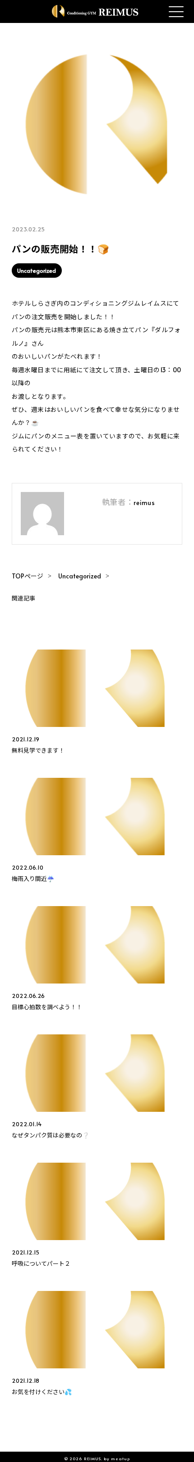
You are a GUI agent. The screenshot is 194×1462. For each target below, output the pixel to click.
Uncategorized (36, 270)
